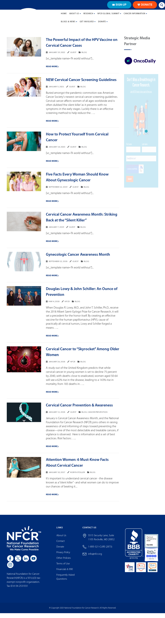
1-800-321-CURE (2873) (100, 549)
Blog (84, 54)
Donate (102, 24)
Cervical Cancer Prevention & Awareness (79, 408)
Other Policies (63, 560)
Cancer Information (134, 16)
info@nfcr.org (95, 556)
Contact (60, 543)
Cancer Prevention (97, 414)
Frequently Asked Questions (65, 579)
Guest (73, 54)
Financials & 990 (64, 571)
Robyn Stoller (77, 474)
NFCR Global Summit (108, 16)
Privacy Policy (63, 555)
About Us (74, 16)
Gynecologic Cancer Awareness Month (78, 257)
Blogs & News (68, 24)
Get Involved (87, 24)
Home (64, 16)
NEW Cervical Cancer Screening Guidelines (81, 82)
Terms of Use (63, 566)
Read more (51, 69)
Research (88, 16)
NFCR (67, 304)
